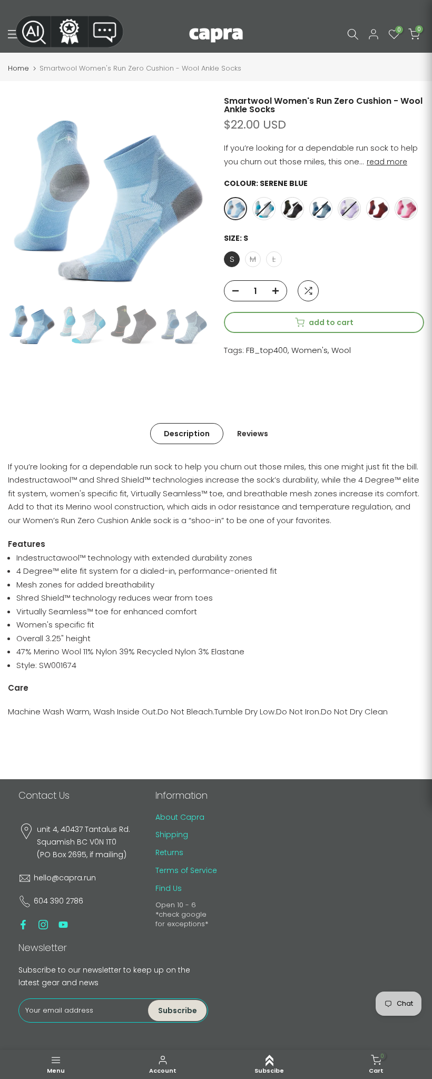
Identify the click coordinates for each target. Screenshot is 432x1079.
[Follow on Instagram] (43, 924)
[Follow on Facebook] (23, 924)
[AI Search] (33, 31)
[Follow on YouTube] (63, 924)
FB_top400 (267, 350)
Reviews (252, 433)
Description (187, 433)
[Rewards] (70, 31)
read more (387, 161)
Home (18, 68)
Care (18, 687)
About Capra (179, 817)
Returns (169, 852)
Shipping (171, 834)
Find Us (168, 888)
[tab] (26, 544)
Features (26, 544)
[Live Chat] (106, 31)
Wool (341, 350)
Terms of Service (186, 870)
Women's (309, 350)
